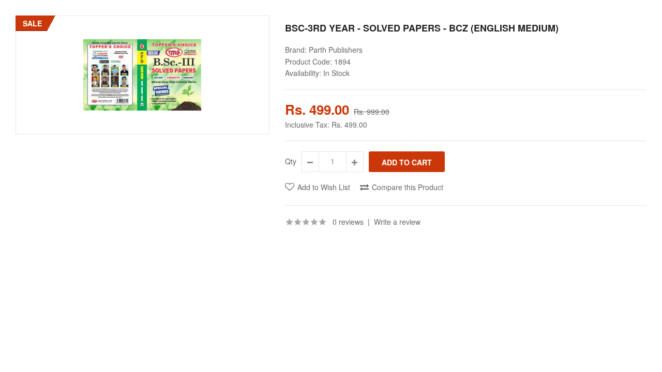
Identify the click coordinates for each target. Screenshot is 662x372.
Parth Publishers (336, 49)
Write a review (397, 221)
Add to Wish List (323, 187)
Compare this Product (407, 187)
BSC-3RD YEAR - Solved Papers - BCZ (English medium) (422, 28)
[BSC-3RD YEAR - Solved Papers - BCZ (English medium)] (142, 75)
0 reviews (348, 221)
